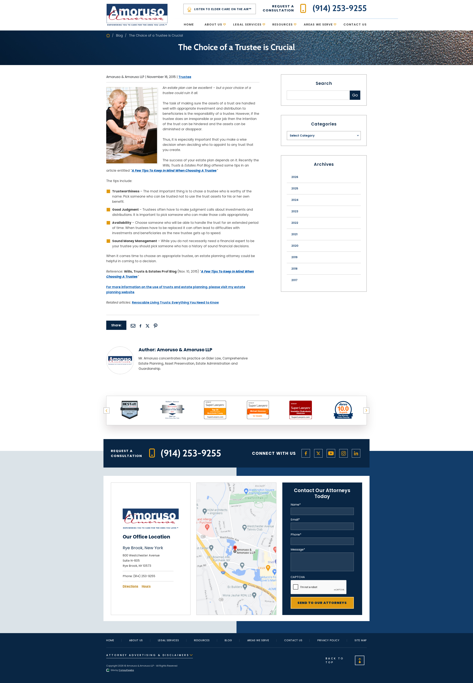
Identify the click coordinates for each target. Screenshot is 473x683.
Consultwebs (126, 670)
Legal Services (247, 24)
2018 (294, 269)
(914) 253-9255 (144, 576)
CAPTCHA (298, 577)
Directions (130, 586)
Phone (296, 534)
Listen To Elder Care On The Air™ (222, 9)
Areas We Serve (318, 24)
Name (296, 504)
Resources (282, 24)
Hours (146, 586)
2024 (294, 200)
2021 (294, 234)
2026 (294, 177)
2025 (294, 188)
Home (189, 24)
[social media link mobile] (306, 453)
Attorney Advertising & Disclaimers (147, 655)
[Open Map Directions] (236, 485)
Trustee (184, 77)
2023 (294, 211)
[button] (106, 410)
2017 (294, 280)
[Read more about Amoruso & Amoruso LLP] (120, 349)
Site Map (361, 640)
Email (295, 519)
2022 (294, 223)
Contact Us (355, 24)
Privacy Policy (328, 640)
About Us (213, 24)
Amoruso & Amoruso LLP (184, 350)
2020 (294, 246)
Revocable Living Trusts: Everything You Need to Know (175, 302)
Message (298, 549)
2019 (294, 257)
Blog (119, 35)
